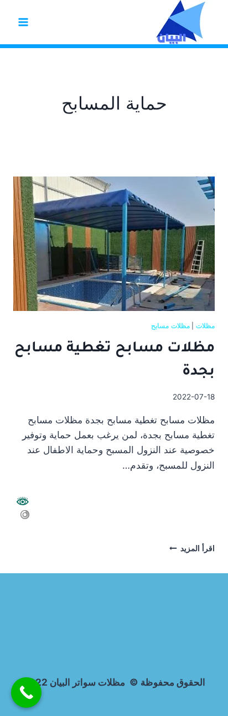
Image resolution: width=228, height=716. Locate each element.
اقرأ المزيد (192, 548)
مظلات (205, 325)
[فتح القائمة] (23, 21)
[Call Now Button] (26, 692)
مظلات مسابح (170, 325)
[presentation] (114, 244)
